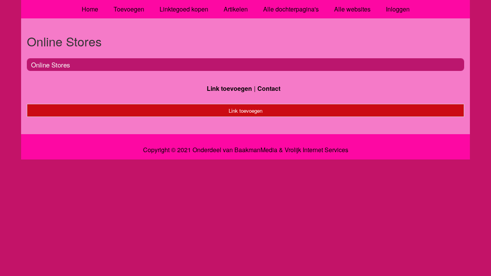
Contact (268, 88)
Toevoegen (129, 9)
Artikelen (236, 9)
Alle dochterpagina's (291, 9)
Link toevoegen (229, 88)
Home (90, 9)
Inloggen (398, 9)
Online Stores (50, 64)
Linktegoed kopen (184, 9)
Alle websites (352, 9)
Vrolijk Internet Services (316, 150)
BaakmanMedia (255, 150)
